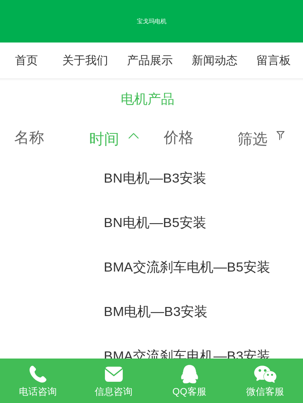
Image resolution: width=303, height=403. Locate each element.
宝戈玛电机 (151, 21)
